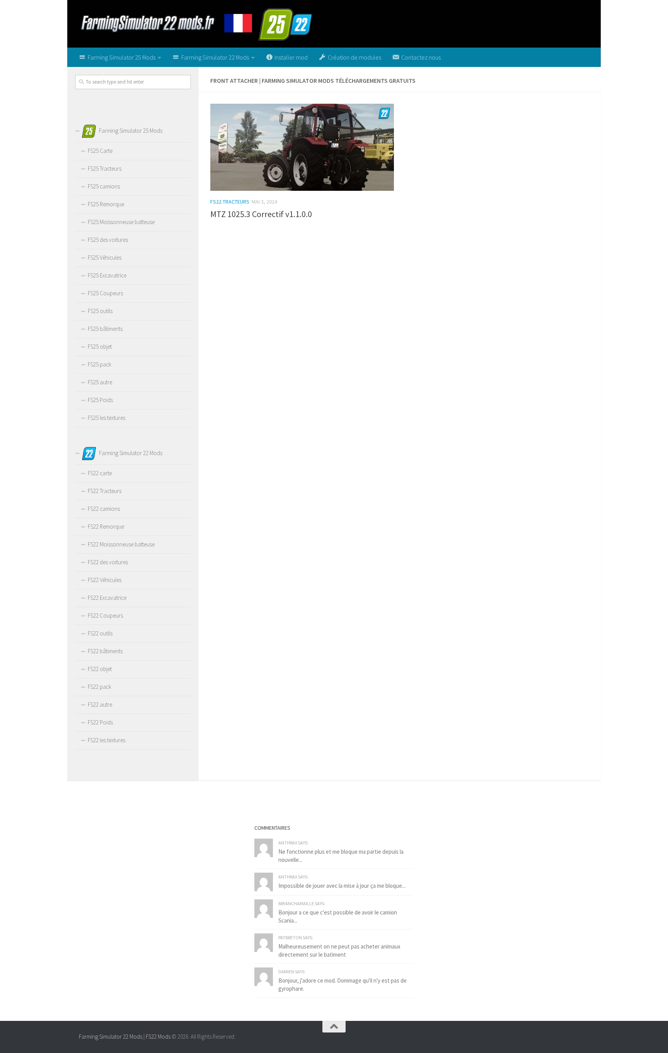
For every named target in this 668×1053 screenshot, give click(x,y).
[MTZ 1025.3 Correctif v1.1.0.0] (302, 147)
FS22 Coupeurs (105, 615)
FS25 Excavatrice (107, 275)
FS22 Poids (100, 722)
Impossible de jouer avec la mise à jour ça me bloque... (342, 885)
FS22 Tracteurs (229, 201)
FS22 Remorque (106, 526)
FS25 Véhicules (104, 257)
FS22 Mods (158, 1036)
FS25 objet (100, 346)
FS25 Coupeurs (105, 293)
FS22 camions (104, 508)
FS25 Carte (100, 150)
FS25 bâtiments (105, 328)
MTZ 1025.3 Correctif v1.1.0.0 (261, 214)
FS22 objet (100, 669)
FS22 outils (100, 633)
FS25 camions (104, 186)
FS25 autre (100, 382)
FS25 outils (100, 311)
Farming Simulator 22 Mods (110, 1036)
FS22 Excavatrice (107, 597)
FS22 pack (99, 686)
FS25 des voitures (108, 239)
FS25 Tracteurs (104, 168)
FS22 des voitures (108, 562)
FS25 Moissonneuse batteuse (121, 222)
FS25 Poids (100, 400)
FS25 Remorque (106, 204)
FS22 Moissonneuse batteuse (121, 544)
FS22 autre (100, 704)
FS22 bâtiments (105, 651)
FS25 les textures (106, 417)
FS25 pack (99, 364)
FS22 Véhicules (104, 580)
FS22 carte (100, 473)
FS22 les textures (106, 740)
